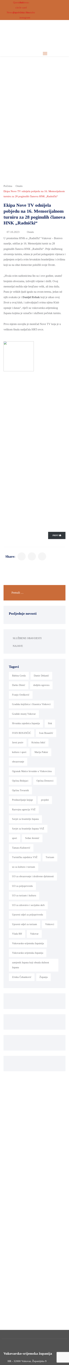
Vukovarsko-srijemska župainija (28, 943)
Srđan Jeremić (32, 838)
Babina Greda (19, 675)
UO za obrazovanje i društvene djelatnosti (33, 876)
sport (14, 838)
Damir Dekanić (41, 675)
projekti (45, 800)
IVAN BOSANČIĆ (21, 733)
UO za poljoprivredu (22, 886)
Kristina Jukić (38, 742)
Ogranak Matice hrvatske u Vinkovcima (32, 771)
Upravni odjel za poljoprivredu (27, 914)
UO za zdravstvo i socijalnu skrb (28, 905)
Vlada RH (17, 933)
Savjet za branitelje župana (25, 819)
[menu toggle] (45, 53)
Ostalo (19, 186)
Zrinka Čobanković (21, 977)
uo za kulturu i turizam (23, 867)
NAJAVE (18, 646)
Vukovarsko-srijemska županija (27, 953)
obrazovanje (18, 761)
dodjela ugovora (41, 685)
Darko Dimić (18, 685)
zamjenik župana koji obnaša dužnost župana (30, 965)
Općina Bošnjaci (20, 780)
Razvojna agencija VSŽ (24, 809)
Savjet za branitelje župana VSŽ (28, 828)
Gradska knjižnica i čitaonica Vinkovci (31, 704)
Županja (43, 977)
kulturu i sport (19, 752)
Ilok (50, 723)
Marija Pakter (41, 752)
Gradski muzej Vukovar (24, 714)
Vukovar (34, 933)
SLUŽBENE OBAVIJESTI (27, 638)
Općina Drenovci (44, 780)
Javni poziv (17, 742)
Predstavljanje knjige (22, 800)
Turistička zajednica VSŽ (25, 857)
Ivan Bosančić (46, 733)
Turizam (50, 857)
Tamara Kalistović (21, 847)
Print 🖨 (57, 535)
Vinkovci (49, 924)
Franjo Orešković (20, 694)
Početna (8, 186)
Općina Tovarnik (20, 790)
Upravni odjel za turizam (24, 924)
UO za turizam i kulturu (24, 895)
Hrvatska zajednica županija (26, 723)
